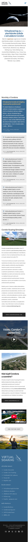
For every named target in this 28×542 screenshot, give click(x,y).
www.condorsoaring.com (14, 306)
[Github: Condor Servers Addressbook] (22, 531)
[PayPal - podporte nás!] (9, 531)
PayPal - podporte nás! (10, 499)
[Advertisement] (14, 79)
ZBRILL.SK (7, 515)
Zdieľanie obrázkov (9, 491)
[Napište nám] (6, 531)
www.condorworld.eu (20, 388)
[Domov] (6, 3)
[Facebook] (19, 531)
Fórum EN (6, 478)
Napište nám (7, 480)
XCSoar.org (7, 496)
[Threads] (12, 531)
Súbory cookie (15, 528)
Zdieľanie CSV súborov (10, 494)
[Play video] (14, 339)
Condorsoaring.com (9, 509)
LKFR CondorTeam (9, 512)
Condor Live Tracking (10, 472)
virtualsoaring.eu (18, 525)
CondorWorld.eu (8, 507)
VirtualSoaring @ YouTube (11, 488)
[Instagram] (16, 531)
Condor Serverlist (9, 470)
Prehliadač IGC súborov (11, 475)
